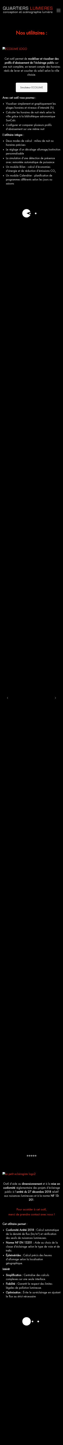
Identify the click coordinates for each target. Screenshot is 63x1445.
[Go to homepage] (28, 10)
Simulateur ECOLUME (31, 87)
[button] (57, 10)
